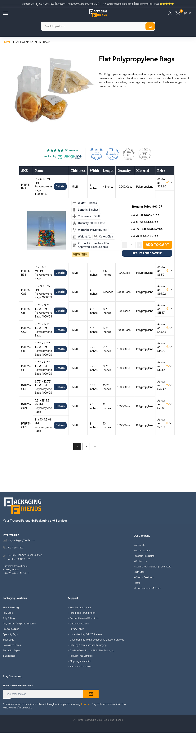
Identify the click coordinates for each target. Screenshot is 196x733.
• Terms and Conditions (80, 666)
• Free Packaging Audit (79, 607)
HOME (7, 41)
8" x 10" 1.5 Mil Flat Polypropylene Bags (43, 425)
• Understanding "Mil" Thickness (85, 634)
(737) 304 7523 (47, 3)
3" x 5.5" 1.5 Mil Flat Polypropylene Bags (43, 272)
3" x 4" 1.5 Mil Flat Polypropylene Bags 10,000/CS (43, 186)
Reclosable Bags (11, 628)
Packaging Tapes (11, 650)
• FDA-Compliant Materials (147, 588)
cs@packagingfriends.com (120, 3)
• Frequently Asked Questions (83, 618)
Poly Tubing (9, 618)
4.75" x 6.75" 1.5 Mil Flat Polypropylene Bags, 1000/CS (43, 310)
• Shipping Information (79, 661)
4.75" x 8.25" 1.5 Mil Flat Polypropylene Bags (43, 329)
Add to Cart (157, 245)
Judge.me (86, 704)
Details (60, 186)
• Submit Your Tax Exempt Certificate (152, 566)
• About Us (139, 545)
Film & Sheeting (11, 607)
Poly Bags (8, 612)
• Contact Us (140, 561)
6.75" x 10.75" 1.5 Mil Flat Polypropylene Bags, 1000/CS (43, 387)
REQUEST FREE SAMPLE (147, 253)
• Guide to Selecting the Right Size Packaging (91, 650)
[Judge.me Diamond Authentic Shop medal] (96, 154)
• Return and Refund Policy (81, 612)
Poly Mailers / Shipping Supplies (19, 623)
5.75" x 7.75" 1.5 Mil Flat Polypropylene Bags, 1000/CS (43, 349)
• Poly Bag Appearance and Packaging (87, 645)
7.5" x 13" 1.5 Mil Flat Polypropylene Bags (43, 406)
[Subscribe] (91, 694)
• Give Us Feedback (144, 577)
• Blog (137, 582)
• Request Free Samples (80, 655)
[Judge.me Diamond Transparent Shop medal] (112, 154)
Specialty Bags (10, 634)
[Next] (95, 446)
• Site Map (139, 572)
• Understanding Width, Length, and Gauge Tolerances (96, 639)
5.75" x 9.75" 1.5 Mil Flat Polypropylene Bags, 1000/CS (43, 368)
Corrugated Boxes (12, 645)
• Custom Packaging (144, 555)
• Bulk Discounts (142, 550)
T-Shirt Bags (9, 655)
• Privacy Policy (76, 628)
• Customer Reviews (78, 623)
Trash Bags (8, 639)
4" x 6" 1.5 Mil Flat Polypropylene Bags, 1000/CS (43, 291)
